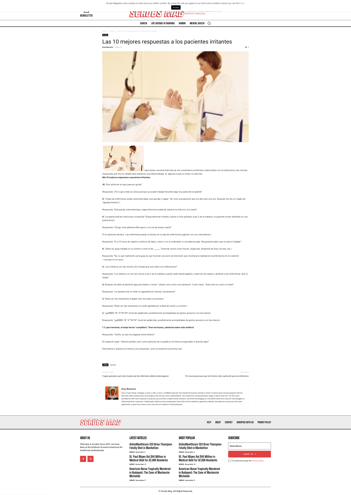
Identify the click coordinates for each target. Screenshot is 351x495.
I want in (248, 454)
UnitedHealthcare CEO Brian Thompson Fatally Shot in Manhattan (150, 446)
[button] (209, 23)
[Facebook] (83, 459)
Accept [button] (176, 7)
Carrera (113, 365)
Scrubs (112, 31)
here (242, 3)
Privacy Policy (258, 460)
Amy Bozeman (107, 47)
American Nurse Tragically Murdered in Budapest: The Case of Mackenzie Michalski (150, 472)
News (132, 452)
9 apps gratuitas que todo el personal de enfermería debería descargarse (135, 376)
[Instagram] (90, 459)
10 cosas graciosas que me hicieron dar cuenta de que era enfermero (217, 376)
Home (104, 31)
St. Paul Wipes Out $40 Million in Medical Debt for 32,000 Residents (148, 458)
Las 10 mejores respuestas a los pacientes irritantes (167, 41)
